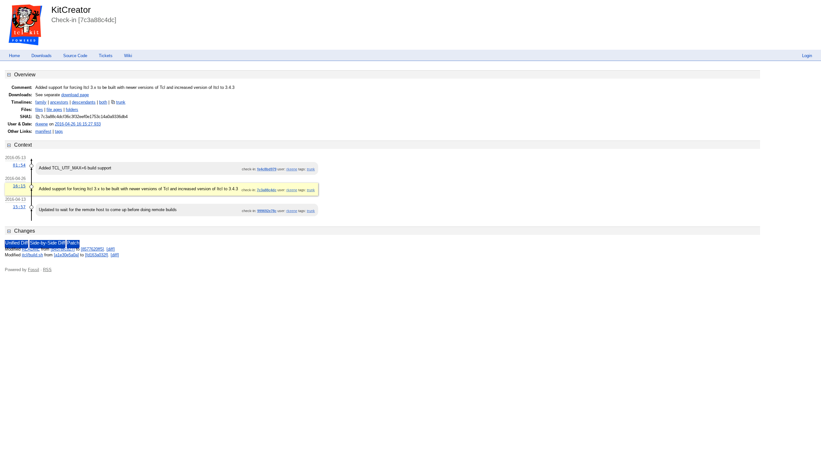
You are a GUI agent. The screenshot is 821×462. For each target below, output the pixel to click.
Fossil (33, 269)
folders (72, 109)
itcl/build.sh (32, 254)
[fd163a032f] (96, 254)
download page (75, 94)
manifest (43, 131)
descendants (84, 102)
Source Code (75, 55)
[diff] (110, 249)
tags (59, 131)
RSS (47, 269)
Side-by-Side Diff (47, 242)
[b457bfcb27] (63, 249)
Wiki (128, 55)
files (39, 109)
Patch (73, 242)
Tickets (106, 55)
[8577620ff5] (92, 249)
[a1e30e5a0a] (66, 254)
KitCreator (71, 10)
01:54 (19, 165)
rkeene (41, 124)
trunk (120, 102)
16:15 (19, 186)
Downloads (41, 55)
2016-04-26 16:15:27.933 (78, 124)
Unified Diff (16, 242)
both (103, 102)
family (41, 102)
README (31, 249)
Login (807, 55)
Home (14, 55)
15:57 (19, 206)
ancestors (59, 102)
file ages (54, 109)
